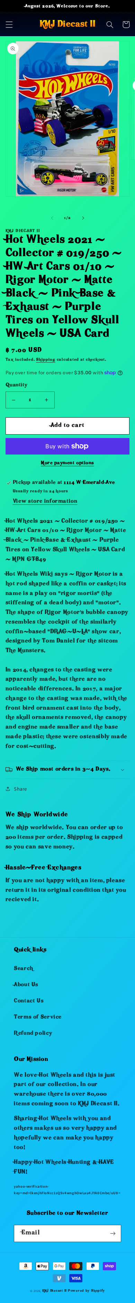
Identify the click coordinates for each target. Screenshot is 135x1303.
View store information (45, 502)
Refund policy (33, 1034)
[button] (9, 24)
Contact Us (29, 1001)
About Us (26, 985)
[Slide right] (83, 218)
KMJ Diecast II (54, 1291)
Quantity (16, 385)
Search (23, 969)
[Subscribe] (113, 1233)
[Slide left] (52, 218)
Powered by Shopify (86, 1291)
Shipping (45, 360)
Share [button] (20, 788)
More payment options (67, 463)
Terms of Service (38, 1017)
